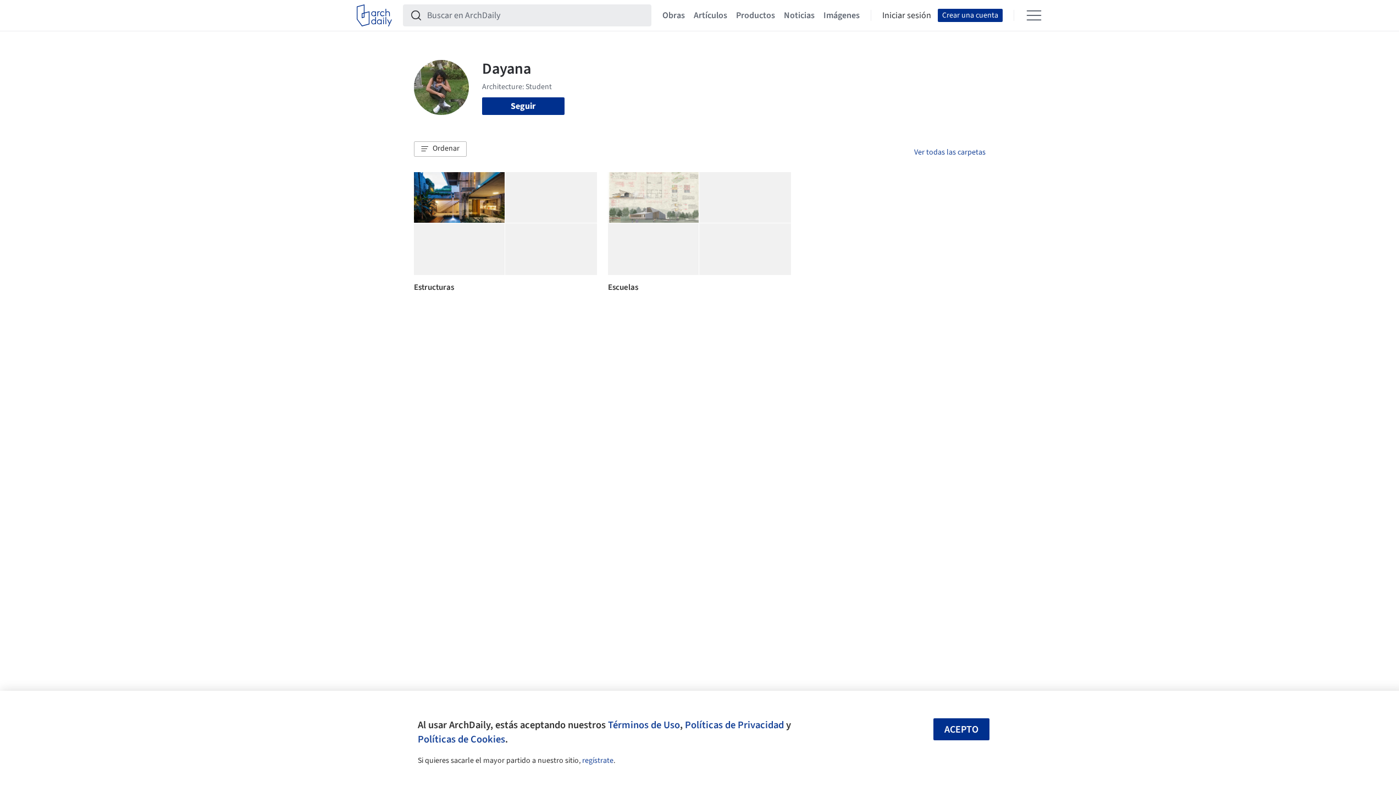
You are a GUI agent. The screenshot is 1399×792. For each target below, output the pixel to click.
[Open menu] (1034, 15)
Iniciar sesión (906, 15)
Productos (755, 15)
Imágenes (841, 15)
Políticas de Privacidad (734, 725)
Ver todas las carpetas (950, 152)
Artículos (710, 15)
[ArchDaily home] (374, 15)
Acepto (961, 729)
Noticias (799, 15)
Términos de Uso (644, 725)
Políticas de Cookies (461, 739)
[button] (440, 149)
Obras (673, 15)
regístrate (597, 760)
